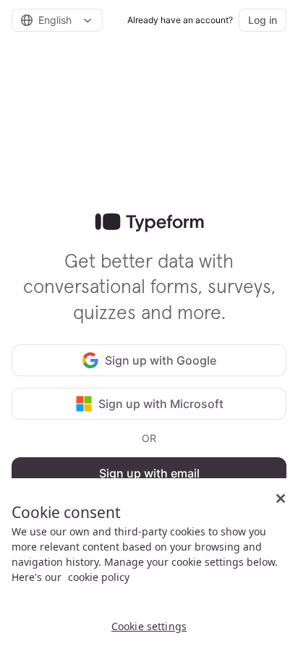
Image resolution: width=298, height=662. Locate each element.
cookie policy (98, 577)
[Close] (281, 498)
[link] (149, 222)
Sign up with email (149, 473)
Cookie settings (149, 626)
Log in (262, 20)
